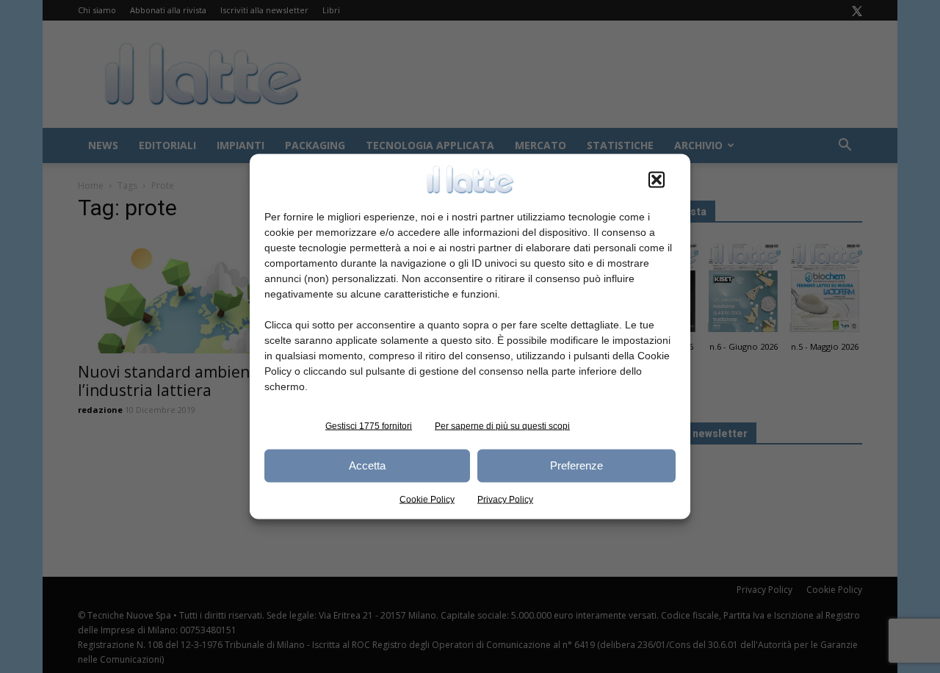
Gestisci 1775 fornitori (368, 425)
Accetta (367, 465)
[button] (656, 179)
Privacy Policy (505, 499)
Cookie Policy (427, 499)
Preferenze (576, 465)
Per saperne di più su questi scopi (502, 425)
